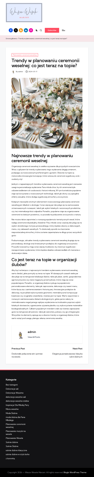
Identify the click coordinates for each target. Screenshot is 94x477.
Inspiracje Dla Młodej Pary (17, 405)
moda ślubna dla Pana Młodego (15, 418)
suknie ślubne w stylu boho (17, 454)
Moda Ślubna (11, 413)
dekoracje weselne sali (16, 397)
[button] (52, 30)
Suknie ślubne (12, 442)
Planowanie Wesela (14, 438)
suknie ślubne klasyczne (16, 450)
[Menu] (63, 30)
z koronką (10, 458)
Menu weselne (12, 409)
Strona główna (11, 38)
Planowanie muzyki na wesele (16, 432)
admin (32, 332)
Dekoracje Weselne (15, 393)
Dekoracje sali (12, 389)
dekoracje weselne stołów (17, 401)
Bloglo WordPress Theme (75, 472)
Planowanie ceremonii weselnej (25, 55)
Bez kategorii (12, 384)
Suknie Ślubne (12, 446)
